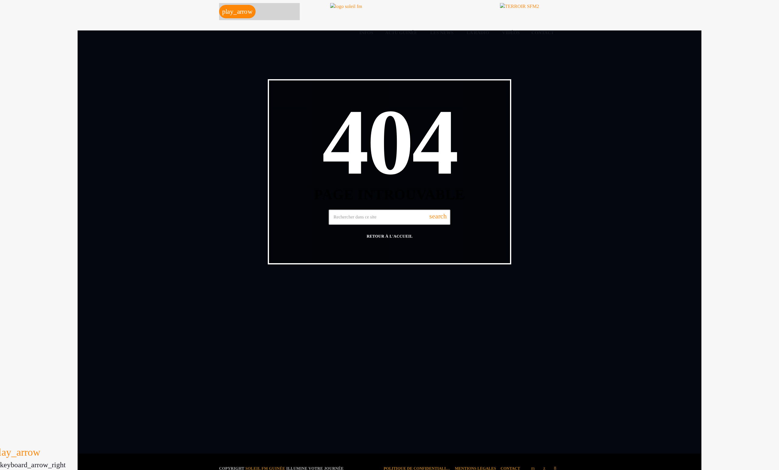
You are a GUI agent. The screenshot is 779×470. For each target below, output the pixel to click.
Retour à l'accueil (390, 236)
